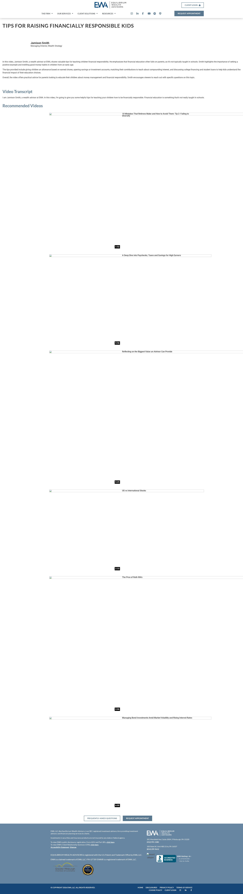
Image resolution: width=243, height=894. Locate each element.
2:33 (117, 568)
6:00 (117, 805)
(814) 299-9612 (153, 849)
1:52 (117, 247)
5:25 (117, 482)
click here (110, 842)
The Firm (46, 13)
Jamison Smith (40, 43)
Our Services (64, 13)
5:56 (117, 343)
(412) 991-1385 (153, 842)
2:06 (117, 709)
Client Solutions (86, 13)
